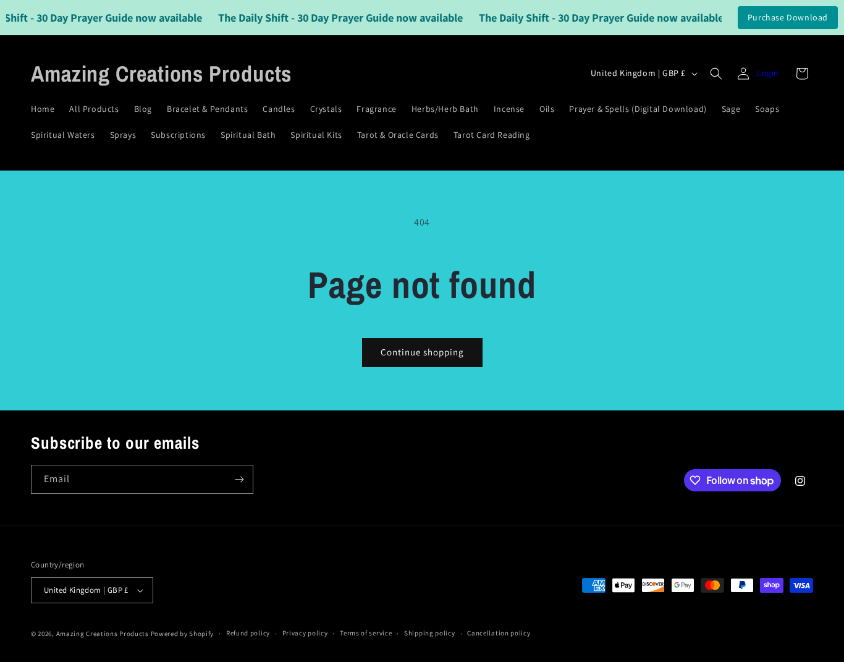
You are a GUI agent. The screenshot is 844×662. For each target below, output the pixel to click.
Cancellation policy (498, 633)
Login (768, 73)
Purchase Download (788, 17)
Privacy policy (305, 633)
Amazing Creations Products (103, 633)
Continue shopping (422, 352)
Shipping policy (429, 633)
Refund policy (248, 633)
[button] (716, 73)
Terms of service (366, 633)
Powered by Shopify (182, 633)
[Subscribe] (239, 479)
